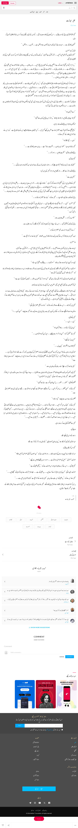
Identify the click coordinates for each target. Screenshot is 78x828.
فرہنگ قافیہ (73, 746)
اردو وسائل (73, 755)
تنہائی (21, 520)
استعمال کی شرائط (38, 810)
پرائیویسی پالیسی (49, 730)
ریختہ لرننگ (73, 775)
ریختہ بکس (37, 780)
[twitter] (44, 802)
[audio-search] (3, 7)
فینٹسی (42, 520)
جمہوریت (28, 526)
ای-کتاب (32, 12)
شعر (43, 12)
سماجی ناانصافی (54, 520)
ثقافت (10, 520)
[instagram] (35, 802)
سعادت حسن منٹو (73, 25)
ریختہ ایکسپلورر (36, 759)
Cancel (62, 656)
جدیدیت (39, 526)
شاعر (47, 12)
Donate (12, 3)
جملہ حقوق (32, 810)
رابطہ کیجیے (37, 751)
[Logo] (69, 3)
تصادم (50, 526)
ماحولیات (66, 520)
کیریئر (38, 755)
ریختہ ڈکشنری (36, 775)
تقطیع (75, 751)
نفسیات (31, 520)
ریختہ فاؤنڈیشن (36, 742)
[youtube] (39, 802)
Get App (5, 3)
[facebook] (49, 802)
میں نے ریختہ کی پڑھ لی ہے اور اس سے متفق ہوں (45, 730)
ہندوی (37, 771)
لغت (40, 12)
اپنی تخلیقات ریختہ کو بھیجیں (70, 759)
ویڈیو (37, 12)
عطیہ (75, 742)
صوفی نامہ (74, 771)
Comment (69, 656)
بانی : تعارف (36, 746)
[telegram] (30, 802)
